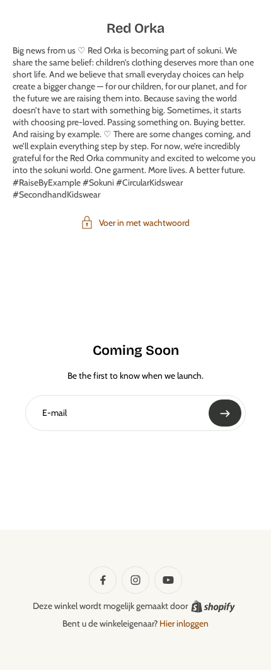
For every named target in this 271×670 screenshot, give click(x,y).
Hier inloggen (184, 623)
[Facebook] (103, 580)
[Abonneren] (225, 413)
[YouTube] (168, 580)
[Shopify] (213, 606)
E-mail (54, 413)
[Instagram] (135, 580)
